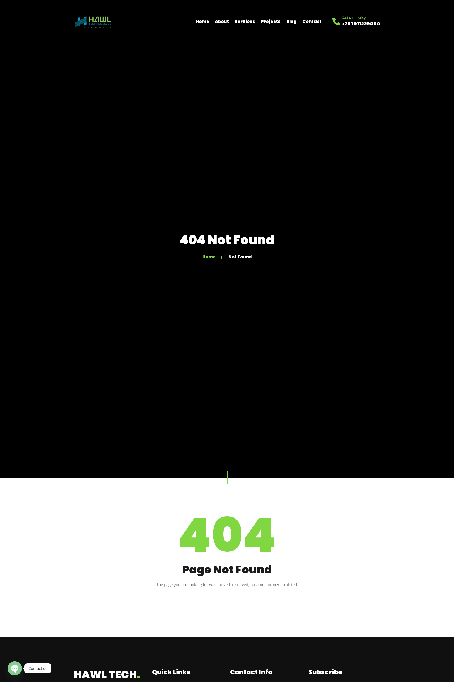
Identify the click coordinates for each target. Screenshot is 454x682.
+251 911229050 (361, 23)
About (222, 21)
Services (245, 21)
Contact (312, 21)
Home (202, 21)
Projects (271, 21)
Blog (291, 21)
